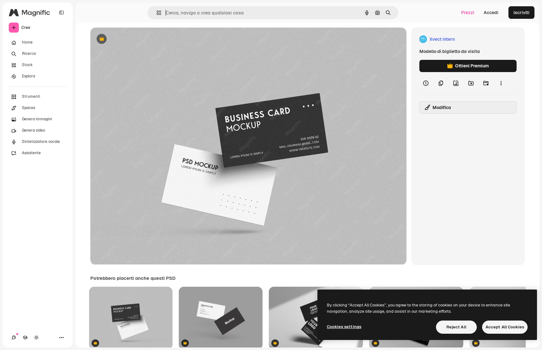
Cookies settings (344, 326)
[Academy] (25, 337)
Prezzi (467, 12)
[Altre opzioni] (501, 83)
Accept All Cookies (505, 327)
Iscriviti (521, 12)
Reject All (456, 327)
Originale (132, 39)
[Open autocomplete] (156, 12)
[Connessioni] (14, 337)
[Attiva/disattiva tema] (36, 337)
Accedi (491, 12)
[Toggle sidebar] (61, 13)
